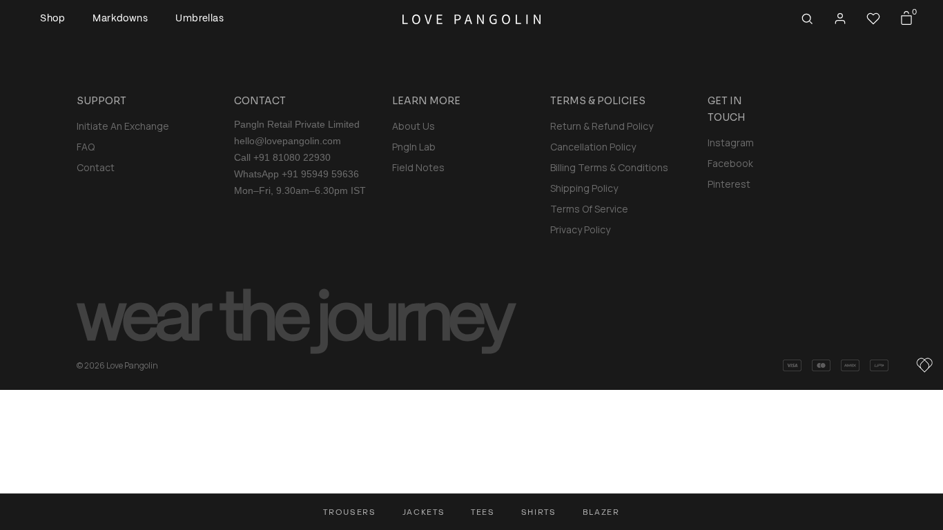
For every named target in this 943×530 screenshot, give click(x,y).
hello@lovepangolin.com (287, 140)
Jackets (423, 512)
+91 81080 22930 (292, 157)
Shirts (538, 512)
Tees (483, 512)
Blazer (601, 512)
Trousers (349, 512)
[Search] (807, 19)
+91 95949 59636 (320, 173)
